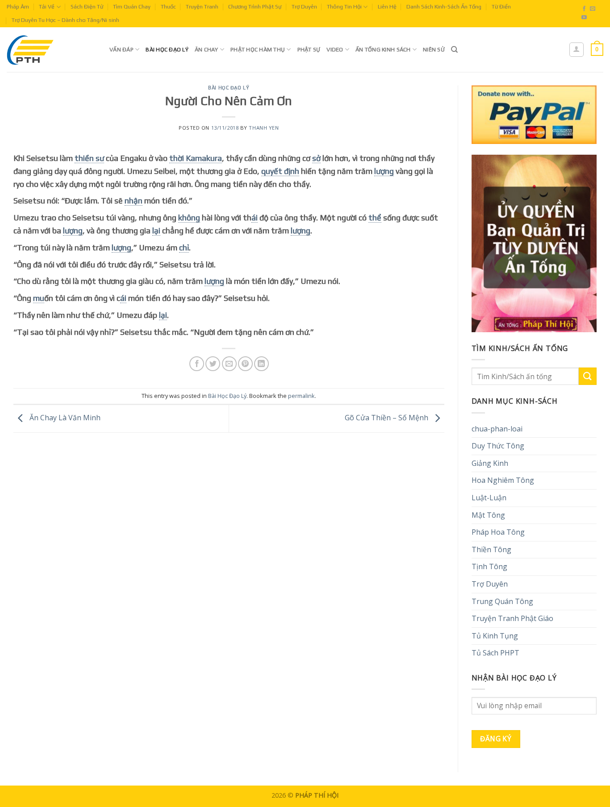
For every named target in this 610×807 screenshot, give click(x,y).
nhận (133, 200)
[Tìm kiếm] (454, 49)
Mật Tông (488, 515)
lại (156, 230)
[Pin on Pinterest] (245, 363)
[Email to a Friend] (229, 363)
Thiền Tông (491, 549)
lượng (384, 171)
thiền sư (89, 158)
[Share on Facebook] (196, 363)
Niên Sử (434, 49)
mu (38, 298)
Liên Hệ (387, 6)
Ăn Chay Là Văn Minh (64, 418)
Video (334, 49)
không (189, 217)
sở (316, 158)
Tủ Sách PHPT (495, 653)
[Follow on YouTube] (584, 18)
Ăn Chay (206, 49)
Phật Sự (309, 49)
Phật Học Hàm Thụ (257, 49)
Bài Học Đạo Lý (167, 49)
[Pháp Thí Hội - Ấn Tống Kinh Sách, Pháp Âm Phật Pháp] (51, 49)
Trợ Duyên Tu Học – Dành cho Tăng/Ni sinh (65, 20)
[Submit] (588, 376)
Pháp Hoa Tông (498, 532)
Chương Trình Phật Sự (254, 6)
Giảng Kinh (490, 463)
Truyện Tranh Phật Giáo (512, 618)
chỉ (184, 247)
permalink (301, 396)
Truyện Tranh (202, 6)
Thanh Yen (264, 127)
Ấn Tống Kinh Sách (382, 49)
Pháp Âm (18, 6)
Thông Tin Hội (344, 6)
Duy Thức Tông (498, 446)
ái (254, 217)
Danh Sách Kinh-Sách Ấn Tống (443, 6)
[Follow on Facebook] (584, 9)
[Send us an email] (592, 9)
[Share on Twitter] (212, 363)
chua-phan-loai (497, 429)
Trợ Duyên (304, 6)
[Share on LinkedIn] (261, 363)
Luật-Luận (489, 498)
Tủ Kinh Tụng (495, 636)
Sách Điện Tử (87, 6)
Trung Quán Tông (502, 601)
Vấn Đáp (121, 49)
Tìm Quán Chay (131, 6)
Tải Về (46, 6)
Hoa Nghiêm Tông (503, 480)
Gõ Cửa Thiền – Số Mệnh (387, 418)
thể (374, 217)
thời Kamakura (195, 158)
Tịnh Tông (489, 566)
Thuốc (168, 6)
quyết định (280, 171)
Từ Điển (501, 6)
